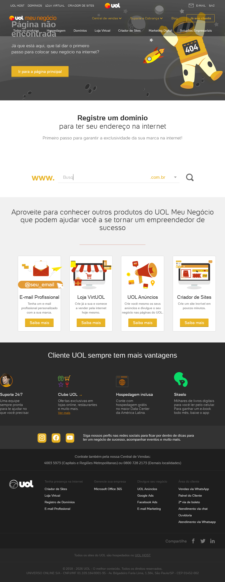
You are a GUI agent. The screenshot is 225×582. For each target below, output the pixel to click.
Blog (174, 18)
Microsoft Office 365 (108, 489)
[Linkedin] (212, 541)
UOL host (17, 5)
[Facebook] (193, 541)
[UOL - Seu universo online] (112, 6)
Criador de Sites (81, 5)
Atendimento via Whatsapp (197, 522)
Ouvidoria (185, 515)
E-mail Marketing (149, 509)
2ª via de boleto (189, 502)
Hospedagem (56, 30)
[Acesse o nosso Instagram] (42, 438)
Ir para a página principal (40, 71)
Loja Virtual (55, 5)
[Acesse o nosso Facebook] (56, 438)
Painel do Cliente (190, 495)
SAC (212, 5)
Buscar (189, 177)
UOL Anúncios (147, 489)
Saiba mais (39, 322)
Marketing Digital (160, 30)
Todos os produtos (26, 30)
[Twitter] (203, 541)
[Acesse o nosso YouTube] (70, 438)
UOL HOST (143, 555)
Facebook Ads (147, 502)
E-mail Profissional (57, 509)
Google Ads (145, 495)
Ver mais (64, 413)
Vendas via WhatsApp (193, 489)
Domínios (35, 5)
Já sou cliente (200, 18)
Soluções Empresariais (196, 30)
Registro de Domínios (60, 502)
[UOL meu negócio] (32, 18)
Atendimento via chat (193, 509)
